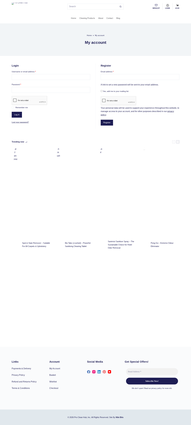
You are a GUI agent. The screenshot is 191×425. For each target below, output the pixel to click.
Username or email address (27, 71)
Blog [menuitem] (118, 18)
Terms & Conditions (21, 388)
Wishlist (53, 382)
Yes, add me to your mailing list (115, 91)
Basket (52, 375)
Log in (16, 114)
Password (20, 84)
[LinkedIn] (99, 371)
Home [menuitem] (73, 18)
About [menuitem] (100, 18)
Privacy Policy (18, 375)
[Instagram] (94, 371)
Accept (138, 422)
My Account (54, 368)
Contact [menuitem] (109, 18)
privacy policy (124, 422)
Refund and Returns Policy (24, 382)
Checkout (53, 388)
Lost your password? (20, 122)
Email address (111, 71)
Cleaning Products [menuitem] (87, 18)
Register (106, 122)
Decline (150, 422)
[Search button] (121, 6)
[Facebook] (88, 371)
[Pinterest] (104, 371)
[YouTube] (109, 371)
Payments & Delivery (21, 368)
